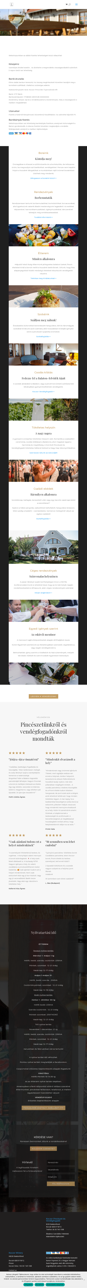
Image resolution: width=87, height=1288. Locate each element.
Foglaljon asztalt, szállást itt (43, 1108)
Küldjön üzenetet (43, 1149)
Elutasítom (39, 1285)
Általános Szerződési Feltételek (57, 1234)
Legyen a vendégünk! (43, 696)
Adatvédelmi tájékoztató (55, 1236)
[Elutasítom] (84, 1280)
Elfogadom (28, 1285)
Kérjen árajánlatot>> (43, 593)
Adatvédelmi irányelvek (55, 1285)
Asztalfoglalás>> (43, 519)
